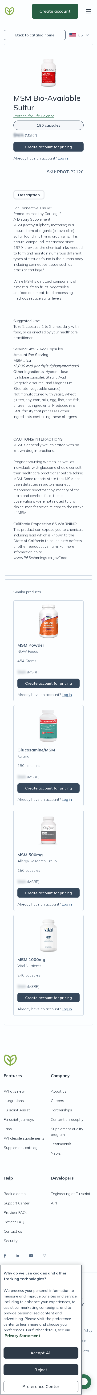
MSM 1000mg (31, 959)
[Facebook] (5, 1255)
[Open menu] (89, 11)
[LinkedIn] (17, 1255)
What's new (14, 1091)
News (56, 1153)
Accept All (41, 1353)
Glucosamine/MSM (36, 750)
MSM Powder (30, 645)
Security (10, 1240)
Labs (8, 1128)
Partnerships (61, 1110)
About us (58, 1091)
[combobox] (79, 35)
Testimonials (61, 1143)
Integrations (14, 1100)
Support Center (16, 1203)
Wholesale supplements (24, 1138)
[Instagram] (44, 1255)
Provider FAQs (16, 1212)
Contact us (13, 1231)
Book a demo (15, 1193)
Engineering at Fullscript (70, 1193)
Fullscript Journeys (19, 1119)
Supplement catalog (20, 1147)
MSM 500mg (30, 854)
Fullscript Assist (17, 1110)
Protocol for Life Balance (33, 115)
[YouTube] (31, 1255)
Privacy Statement (22, 1335)
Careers (57, 1100)
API (54, 1203)
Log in (63, 158)
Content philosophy (67, 1119)
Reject (40, 1369)
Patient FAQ (14, 1221)
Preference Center (40, 1386)
